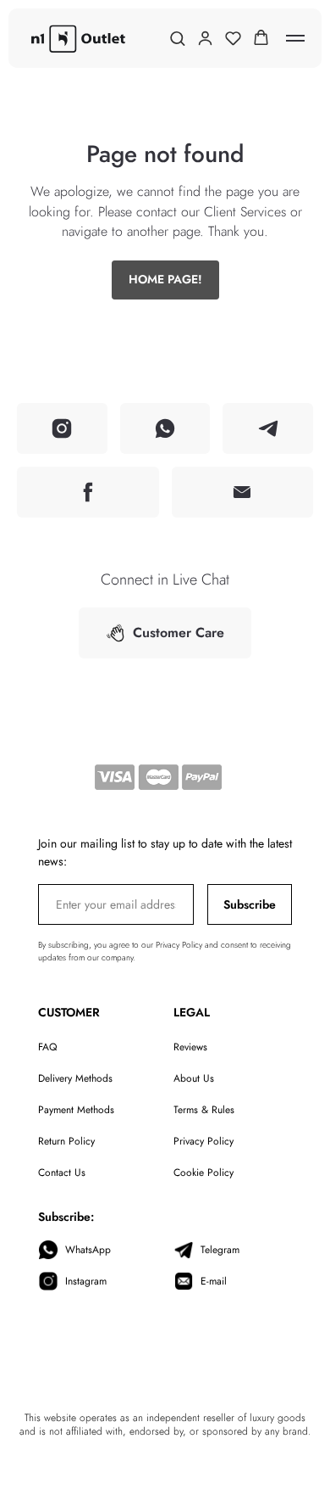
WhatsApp (88, 1249)
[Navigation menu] (295, 38)
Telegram (220, 1249)
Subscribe (249, 904)
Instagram (86, 1281)
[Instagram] (62, 428)
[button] (177, 38)
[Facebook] (88, 492)
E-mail (214, 1281)
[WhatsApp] (165, 428)
